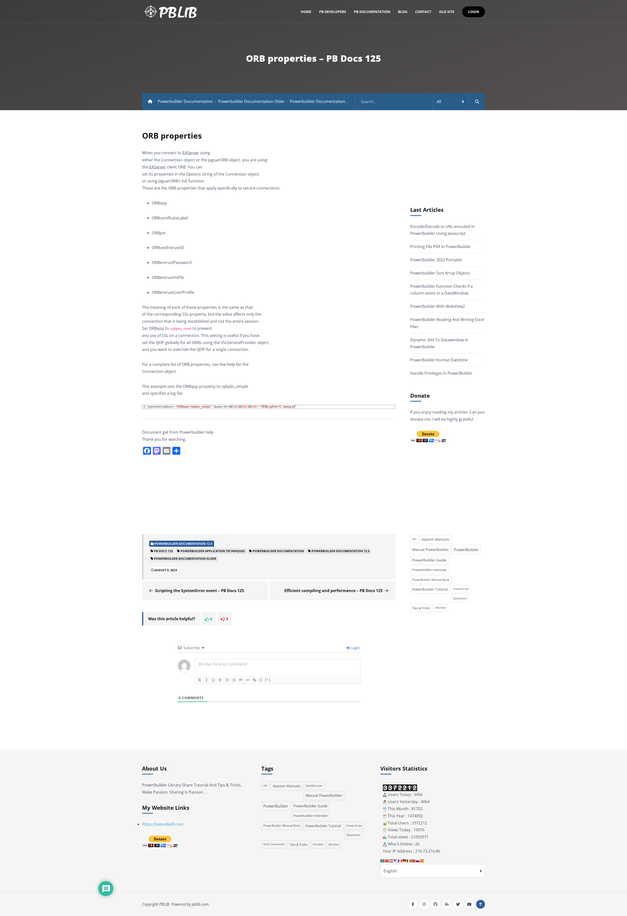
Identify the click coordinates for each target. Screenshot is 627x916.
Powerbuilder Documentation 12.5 (322, 101)
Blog (402, 11)
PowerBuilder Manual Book (430, 580)
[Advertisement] (269, 494)
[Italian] (409, 860)
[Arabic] (382, 860)
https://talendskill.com (162, 824)
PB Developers (332, 11)
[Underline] (213, 680)
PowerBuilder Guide (429, 560)
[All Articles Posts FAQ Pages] (420, 101)
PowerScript (461, 589)
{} (261, 679)
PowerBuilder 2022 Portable (436, 259)
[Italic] (206, 680)
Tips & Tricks (421, 608)
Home (306, 11)
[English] (396, 860)
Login (473, 11)
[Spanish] (422, 860)
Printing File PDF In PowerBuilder (440, 246)
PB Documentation (372, 11)
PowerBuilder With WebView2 (437, 306)
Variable (318, 844)
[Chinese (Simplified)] (387, 860)
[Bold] (199, 680)
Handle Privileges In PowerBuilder (441, 373)
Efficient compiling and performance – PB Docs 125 (333, 590)
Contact (423, 11)
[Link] (254, 680)
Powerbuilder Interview (429, 570)
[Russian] (418, 860)
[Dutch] (391, 860)
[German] (404, 860)
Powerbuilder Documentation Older (251, 101)
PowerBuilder (466, 549)
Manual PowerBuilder (430, 549)
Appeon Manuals (435, 539)
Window (440, 607)
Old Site (446, 11)
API (414, 539)
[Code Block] (247, 680)
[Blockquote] (240, 680)
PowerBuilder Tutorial (430, 589)
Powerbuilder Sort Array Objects (440, 273)
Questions (460, 598)
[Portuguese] (413, 860)
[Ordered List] (227, 680)
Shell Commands (274, 844)
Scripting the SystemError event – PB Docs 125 (199, 590)
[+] (267, 679)
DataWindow (314, 785)
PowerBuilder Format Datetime (439, 360)
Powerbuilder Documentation (185, 101)
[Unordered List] (233, 680)
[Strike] (220, 680)
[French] (400, 860)
